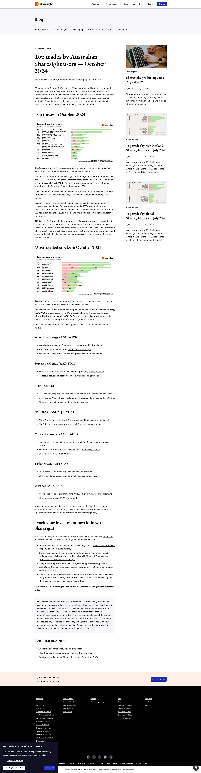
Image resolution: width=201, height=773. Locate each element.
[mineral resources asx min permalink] (33, 434)
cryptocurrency (64, 548)
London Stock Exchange (79, 349)
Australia (48, 577)
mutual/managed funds (104, 545)
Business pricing (97, 702)
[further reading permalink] (33, 641)
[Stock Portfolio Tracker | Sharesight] (43, 4)
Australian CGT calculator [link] (46, 715)
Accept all (50, 768)
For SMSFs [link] (67, 712)
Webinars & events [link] (125, 708)
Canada (60, 577)
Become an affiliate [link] (125, 715)
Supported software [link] (44, 734)
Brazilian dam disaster (91, 398)
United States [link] (141, 763)
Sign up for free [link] (158, 679)
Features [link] (39, 699)
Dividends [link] (40, 708)
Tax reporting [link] (41, 702)
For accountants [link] (69, 705)
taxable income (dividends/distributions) (82, 574)
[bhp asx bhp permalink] (33, 385)
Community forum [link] (125, 705)
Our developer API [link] (125, 718)
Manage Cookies (128, 770)
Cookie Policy (116, 770)
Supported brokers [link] (43, 728)
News (110, 29)
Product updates (42, 29)
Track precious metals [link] (44, 738)
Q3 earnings (56, 471)
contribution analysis (57, 567)
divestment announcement (99, 493)
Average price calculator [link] (45, 721)
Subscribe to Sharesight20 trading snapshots (60, 648)
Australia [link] (81, 763)
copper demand (59, 393)
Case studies (123, 29)
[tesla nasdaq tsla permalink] (33, 463)
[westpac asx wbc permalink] (33, 486)
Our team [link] (148, 702)
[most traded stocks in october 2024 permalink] (33, 247)
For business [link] (68, 699)
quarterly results (96, 371)
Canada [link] (91, 763)
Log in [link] (150, 4)
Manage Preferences (15, 761)
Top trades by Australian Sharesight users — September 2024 (68, 657)
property (43, 548)
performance (92, 563)
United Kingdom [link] (126, 763)
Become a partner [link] (124, 712)
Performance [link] (41, 705)
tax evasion (70, 442)
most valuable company (91, 424)
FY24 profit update (69, 498)
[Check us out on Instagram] (88, 757)
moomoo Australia (58, 506)
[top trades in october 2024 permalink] (33, 114)
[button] (196, 768)
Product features (96, 29)
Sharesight (108, 536)
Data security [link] (41, 741)
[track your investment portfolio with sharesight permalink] (33, 523)
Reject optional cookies (14, 768)
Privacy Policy (97, 770)
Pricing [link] (125, 4)
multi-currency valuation (102, 567)
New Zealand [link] (112, 763)
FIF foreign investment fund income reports (59, 581)
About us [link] (148, 699)
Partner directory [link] (70, 702)
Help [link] (133, 4)
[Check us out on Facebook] (94, 757)
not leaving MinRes (91, 449)
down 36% (55, 453)
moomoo (38, 198)
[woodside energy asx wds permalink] (33, 337)
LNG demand (65, 353)
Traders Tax (71, 577)
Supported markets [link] (43, 731)
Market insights (61, 29)
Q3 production (68, 345)
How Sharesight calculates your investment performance (65, 653)
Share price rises (47, 402)
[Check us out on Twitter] (99, 757)
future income (49, 570)
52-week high (73, 420)
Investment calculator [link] (44, 718)
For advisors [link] (68, 708)
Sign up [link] (162, 4)
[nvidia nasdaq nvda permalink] (33, 412)
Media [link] (147, 705)
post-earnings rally (89, 476)
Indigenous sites (94, 375)
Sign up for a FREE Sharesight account (53, 586)
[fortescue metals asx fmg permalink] (33, 363)
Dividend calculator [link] (43, 712)
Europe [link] (100, 763)
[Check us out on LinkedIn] (111, 757)
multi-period (84, 567)
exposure (72, 567)
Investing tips (78, 29)
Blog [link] (141, 4)
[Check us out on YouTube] (105, 757)
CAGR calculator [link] (42, 725)
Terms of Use (107, 770)
